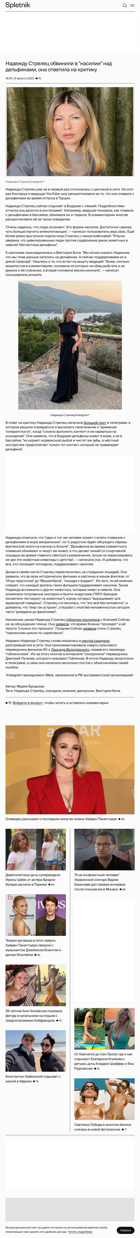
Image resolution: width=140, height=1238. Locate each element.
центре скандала (95, 641)
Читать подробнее (80, 1232)
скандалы (53, 691)
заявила (62, 624)
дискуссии (85, 691)
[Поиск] (125, 5)
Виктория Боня (108, 691)
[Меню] (132, 5)
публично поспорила (83, 620)
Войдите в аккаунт (28, 703)
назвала (89, 628)
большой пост (95, 423)
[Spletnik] (17, 5)
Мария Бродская (30, 686)
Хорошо (125, 1230)
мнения (69, 691)
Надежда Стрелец (29, 691)
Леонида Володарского (70, 650)
